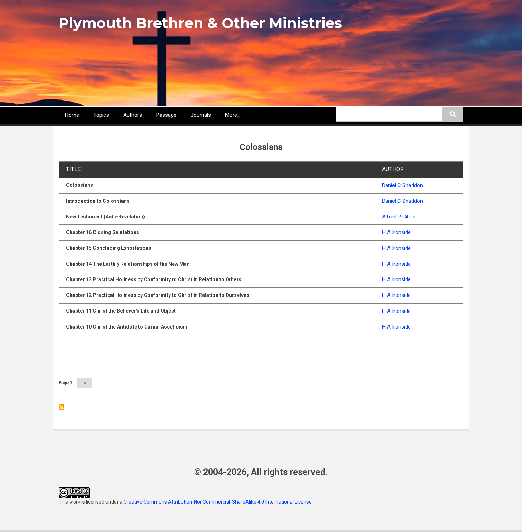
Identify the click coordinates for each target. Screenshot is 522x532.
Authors (132, 115)
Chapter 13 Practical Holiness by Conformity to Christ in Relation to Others (153, 279)
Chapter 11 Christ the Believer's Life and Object (121, 311)
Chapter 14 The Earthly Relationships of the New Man (128, 264)
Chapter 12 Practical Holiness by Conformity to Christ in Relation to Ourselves (157, 295)
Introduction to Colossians (98, 201)
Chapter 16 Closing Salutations (102, 232)
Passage (166, 115)
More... (232, 115)
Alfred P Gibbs (398, 216)
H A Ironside (396, 232)
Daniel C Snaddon (402, 185)
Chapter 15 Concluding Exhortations (108, 248)
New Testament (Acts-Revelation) (105, 216)
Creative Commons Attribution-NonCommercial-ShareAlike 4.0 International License (218, 502)
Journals (201, 115)
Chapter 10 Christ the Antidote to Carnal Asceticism (126, 327)
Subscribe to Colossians (61, 407)
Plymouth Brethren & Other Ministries (200, 23)
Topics (101, 115)
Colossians (79, 185)
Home (72, 115)
